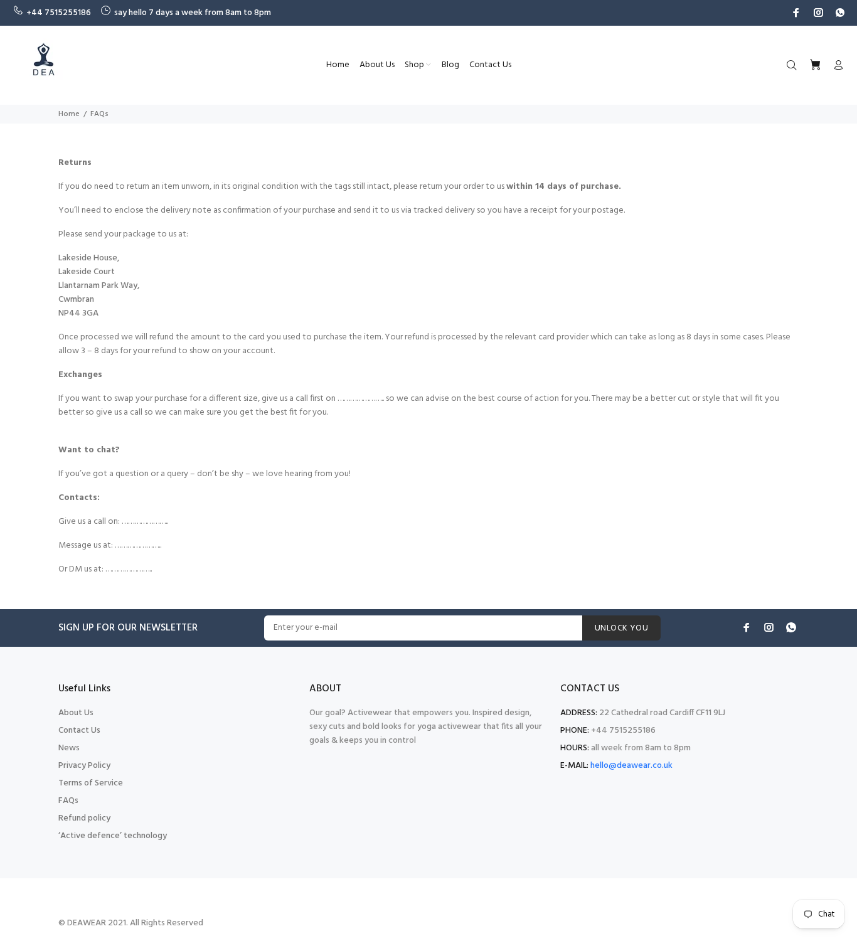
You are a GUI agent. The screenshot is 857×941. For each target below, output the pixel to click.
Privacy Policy (84, 765)
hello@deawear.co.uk (631, 765)
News (69, 748)
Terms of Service (90, 783)
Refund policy (84, 818)
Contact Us (79, 730)
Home (69, 114)
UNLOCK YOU (621, 628)
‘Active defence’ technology (112, 836)
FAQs (68, 801)
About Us (75, 713)
